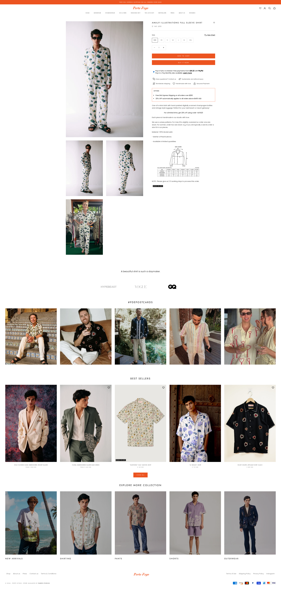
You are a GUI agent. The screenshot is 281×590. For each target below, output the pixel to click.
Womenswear (152, 299)
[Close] (167, 271)
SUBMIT (155, 315)
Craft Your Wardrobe (150, 292)
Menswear (151, 295)
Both (149, 303)
